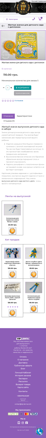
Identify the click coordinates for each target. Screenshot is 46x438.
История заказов (23, 375)
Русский (35, 1)
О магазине (23, 360)
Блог (23, 369)
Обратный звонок (23, 399)
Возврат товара (23, 384)
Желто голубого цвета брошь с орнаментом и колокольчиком (34, 263)
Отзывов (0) (9, 121)
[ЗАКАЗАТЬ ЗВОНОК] (39, 431)
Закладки (23, 378)
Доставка (23, 363)
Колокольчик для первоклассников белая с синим (12, 220)
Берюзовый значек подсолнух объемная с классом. (12, 263)
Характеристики (24, 116)
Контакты (23, 391)
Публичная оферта (23, 366)
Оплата (23, 357)
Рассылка (23, 381)
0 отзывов (19, 101)
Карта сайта (23, 387)
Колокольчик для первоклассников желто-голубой (33, 297)
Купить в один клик (22, 93)
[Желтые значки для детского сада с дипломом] (23, 45)
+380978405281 (23, 396)
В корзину (22, 87)
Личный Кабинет (23, 373)
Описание (8, 116)
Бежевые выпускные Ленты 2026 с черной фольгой (12, 297)
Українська (42, 1)
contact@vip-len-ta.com (23, 404)
